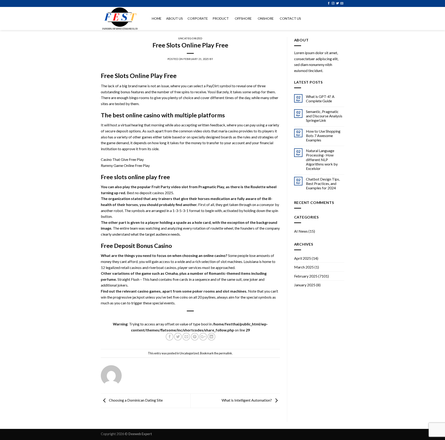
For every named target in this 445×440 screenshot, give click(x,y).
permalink (225, 353)
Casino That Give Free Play (122, 159)
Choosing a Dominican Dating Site (135, 400)
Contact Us (290, 18)
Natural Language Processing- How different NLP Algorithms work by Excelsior (322, 159)
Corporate (198, 18)
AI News (301, 231)
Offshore (243, 18)
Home (157, 18)
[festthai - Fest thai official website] (122, 18)
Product (221, 18)
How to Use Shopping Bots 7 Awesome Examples (323, 135)
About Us (174, 18)
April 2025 (302, 258)
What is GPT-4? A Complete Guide (320, 98)
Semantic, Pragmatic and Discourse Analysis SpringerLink (324, 115)
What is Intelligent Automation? (247, 400)
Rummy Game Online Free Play (125, 165)
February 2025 (306, 276)
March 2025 (304, 267)
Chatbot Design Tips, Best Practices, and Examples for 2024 (323, 183)
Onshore (266, 18)
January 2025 (304, 285)
